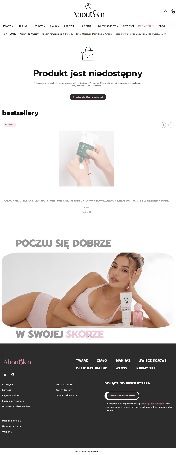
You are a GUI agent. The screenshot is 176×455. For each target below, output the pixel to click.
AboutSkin (3, 34)
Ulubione (7, 431)
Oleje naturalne (91, 368)
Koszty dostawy (64, 390)
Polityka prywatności (13, 401)
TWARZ (12, 34)
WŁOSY (122, 368)
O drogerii (7, 384)
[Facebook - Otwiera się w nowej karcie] (12, 374)
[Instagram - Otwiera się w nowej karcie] (5, 374)
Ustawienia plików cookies (16, 406)
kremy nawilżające (52, 34)
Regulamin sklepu (11, 395)
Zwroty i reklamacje (66, 395)
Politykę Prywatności (152, 403)
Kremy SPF (145, 368)
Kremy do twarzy (29, 34)
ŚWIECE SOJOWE (153, 360)
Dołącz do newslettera (122, 395)
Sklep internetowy (87, 451)
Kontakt (6, 390)
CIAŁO (102, 360)
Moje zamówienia (11, 420)
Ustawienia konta (11, 426)
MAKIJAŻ (123, 360)
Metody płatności (65, 384)
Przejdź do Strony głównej (88, 97)
